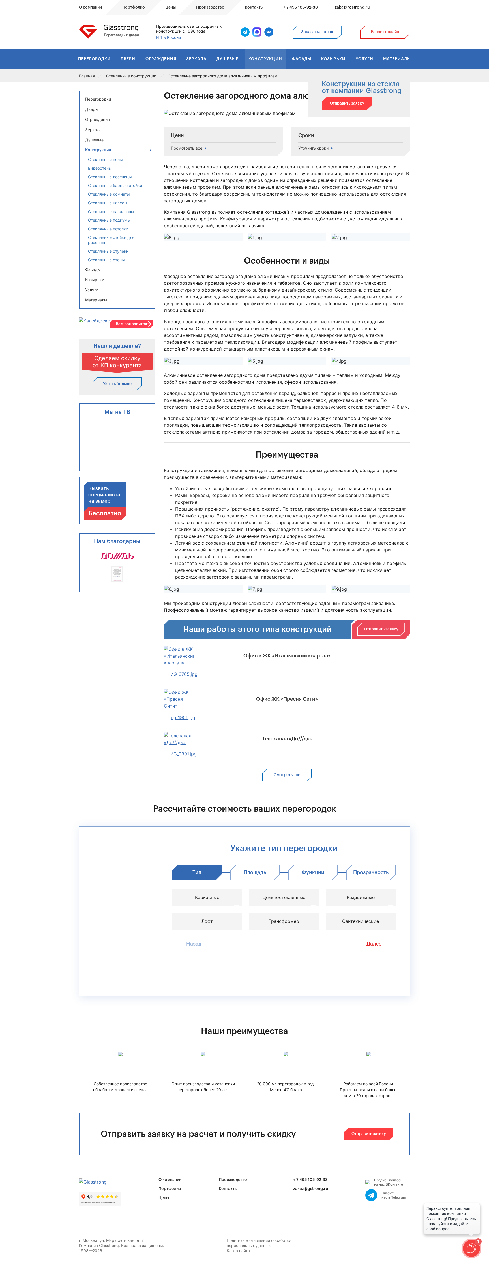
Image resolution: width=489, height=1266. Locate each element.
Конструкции (265, 59)
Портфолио (169, 1189)
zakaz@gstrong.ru (352, 7)
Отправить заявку (347, 103)
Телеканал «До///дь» (287, 738)
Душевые (227, 59)
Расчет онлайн (385, 32)
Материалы (397, 59)
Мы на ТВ (117, 412)
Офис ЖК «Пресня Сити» (287, 699)
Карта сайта (238, 1250)
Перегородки (94, 59)
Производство (233, 1180)
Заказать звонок (317, 32)
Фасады (301, 59)
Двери (128, 59)
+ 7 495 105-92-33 (300, 7)
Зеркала (196, 59)
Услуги (364, 59)
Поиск (398, 7)
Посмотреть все (186, 148)
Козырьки (333, 59)
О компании (169, 1180)
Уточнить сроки (313, 148)
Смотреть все (287, 775)
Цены (163, 1198)
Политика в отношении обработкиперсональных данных (259, 1243)
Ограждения (160, 59)
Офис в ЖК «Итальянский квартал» (287, 655)
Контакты (228, 1189)
